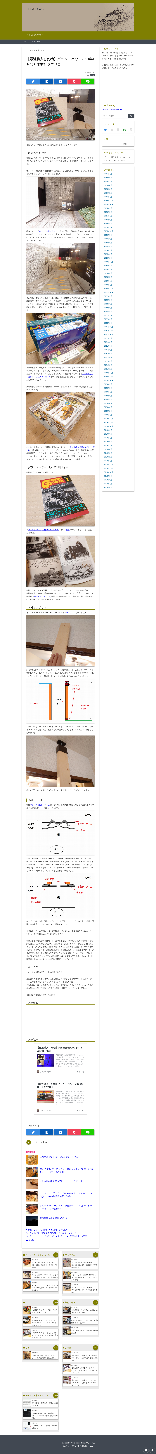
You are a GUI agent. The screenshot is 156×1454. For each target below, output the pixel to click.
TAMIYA (63, 1230)
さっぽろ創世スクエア (48, 231)
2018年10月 (108, 472)
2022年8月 (108, 300)
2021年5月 (108, 354)
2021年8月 (108, 342)
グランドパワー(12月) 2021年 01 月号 (43, 530)
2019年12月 (108, 419)
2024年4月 (108, 246)
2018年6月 (108, 487)
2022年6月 (108, 304)
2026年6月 (108, 178)
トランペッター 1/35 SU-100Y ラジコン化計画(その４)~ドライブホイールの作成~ (84, 1277)
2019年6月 (108, 442)
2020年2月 (108, 411)
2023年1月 (108, 285)
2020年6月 (108, 396)
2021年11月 (108, 331)
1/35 (29, 1230)
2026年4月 (108, 185)
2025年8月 (108, 212)
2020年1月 (108, 415)
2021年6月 (108, 350)
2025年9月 (108, 208)
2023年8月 (108, 266)
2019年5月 (108, 445)
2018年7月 (108, 484)
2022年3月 (108, 315)
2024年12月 (108, 231)
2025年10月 (108, 204)
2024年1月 (108, 258)
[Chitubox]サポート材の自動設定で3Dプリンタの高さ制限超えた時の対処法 (45, 1415)
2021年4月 (108, 357)
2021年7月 (108, 346)
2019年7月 (108, 438)
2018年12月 (108, 464)
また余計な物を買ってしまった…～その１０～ (62, 1181)
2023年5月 (108, 277)
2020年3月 (108, 407)
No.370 (53, 1230)
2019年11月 (108, 422)
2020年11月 (108, 376)
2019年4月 (108, 449)
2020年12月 (108, 373)
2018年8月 (108, 480)
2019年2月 (108, 457)
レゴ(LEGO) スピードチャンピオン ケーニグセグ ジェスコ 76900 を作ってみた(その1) (45, 1335)
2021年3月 (108, 361)
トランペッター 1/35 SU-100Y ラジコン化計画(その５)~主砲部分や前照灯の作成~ (84, 1265)
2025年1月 (108, 227)
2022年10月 (108, 292)
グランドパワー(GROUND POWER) (41, 1233)
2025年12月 (108, 200)
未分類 (92, 75)
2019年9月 (108, 430)
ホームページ (36, 42)
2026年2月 (108, 193)
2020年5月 (108, 399)
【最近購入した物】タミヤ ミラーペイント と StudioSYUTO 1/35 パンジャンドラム (84, 1370)
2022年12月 (108, 288)
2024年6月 (108, 239)
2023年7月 (108, 269)
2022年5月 (108, 308)
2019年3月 (108, 453)
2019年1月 (108, 461)
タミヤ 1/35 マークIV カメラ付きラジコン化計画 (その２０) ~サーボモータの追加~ (45, 1287)
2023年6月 (108, 273)
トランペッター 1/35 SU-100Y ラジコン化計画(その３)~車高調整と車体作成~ (84, 1289)
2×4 (36, 1230)
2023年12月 (108, 262)
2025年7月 (108, 216)
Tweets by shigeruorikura (112, 109)
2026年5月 (108, 181)
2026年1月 (108, 197)
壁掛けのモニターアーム (40, 805)
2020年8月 (108, 388)
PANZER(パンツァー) (42, 596)
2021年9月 (108, 338)
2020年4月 (108, 403)
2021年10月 (108, 334)
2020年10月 (108, 380)
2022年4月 (108, 311)
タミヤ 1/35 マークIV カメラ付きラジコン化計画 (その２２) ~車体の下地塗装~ (45, 1265)
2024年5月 (108, 243)
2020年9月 (108, 384)
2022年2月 (108, 319)
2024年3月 (108, 250)
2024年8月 (108, 235)
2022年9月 (108, 296)
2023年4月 (108, 281)
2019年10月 (108, 426)
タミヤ (63, 1233)
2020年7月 (108, 392)
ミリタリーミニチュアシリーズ (39, 1236)
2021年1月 (108, 369)
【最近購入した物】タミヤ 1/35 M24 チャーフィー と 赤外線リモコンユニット (84, 1358)
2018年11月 (108, 468)
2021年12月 (108, 327)
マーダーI (73, 1233)
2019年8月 (108, 434)
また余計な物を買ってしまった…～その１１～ (62, 1156)
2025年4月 (108, 223)
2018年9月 (108, 476)
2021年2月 (108, 365)
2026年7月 (108, 174)
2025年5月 (108, 220)
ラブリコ (69, 613)
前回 (68, 530)
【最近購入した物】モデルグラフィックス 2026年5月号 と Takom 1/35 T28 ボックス (84, 1382)
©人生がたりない (70, 1446)
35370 (44, 1230)
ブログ (25, 42)
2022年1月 (108, 323)
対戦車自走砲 (73, 1236)
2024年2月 (108, 254)
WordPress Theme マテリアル (83, 1443)
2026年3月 (108, 189)
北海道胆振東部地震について (53, 1218)
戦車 (84, 1236)
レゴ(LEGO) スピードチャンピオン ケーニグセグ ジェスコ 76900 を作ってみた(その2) (45, 1322)
